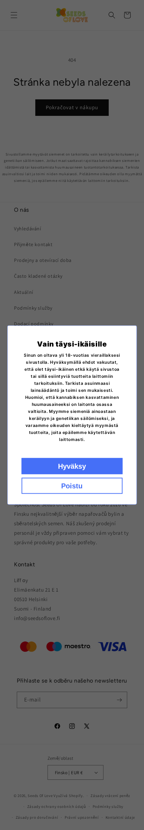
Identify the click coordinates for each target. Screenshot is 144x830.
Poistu (71, 486)
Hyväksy (72, 466)
